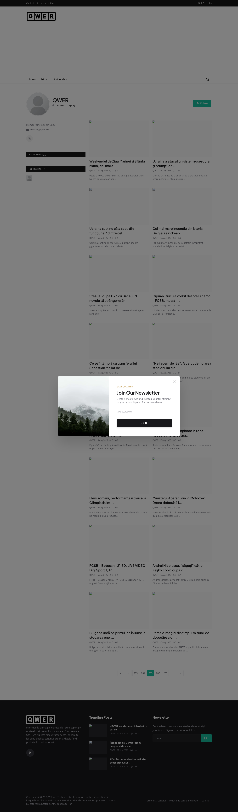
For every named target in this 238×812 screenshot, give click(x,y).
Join (144, 423)
